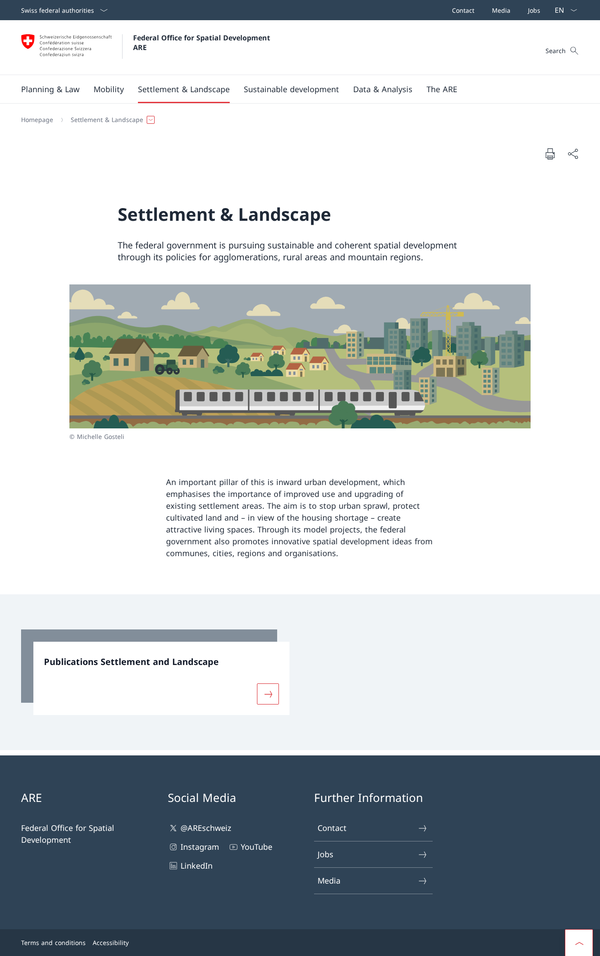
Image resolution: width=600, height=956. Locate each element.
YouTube (256, 846)
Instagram (200, 846)
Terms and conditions (53, 942)
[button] (50, 89)
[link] (155, 672)
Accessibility (111, 942)
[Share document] (572, 154)
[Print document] (550, 153)
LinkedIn (197, 865)
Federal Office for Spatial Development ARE (202, 42)
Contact (332, 828)
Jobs (325, 854)
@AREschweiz (206, 828)
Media (329, 880)
